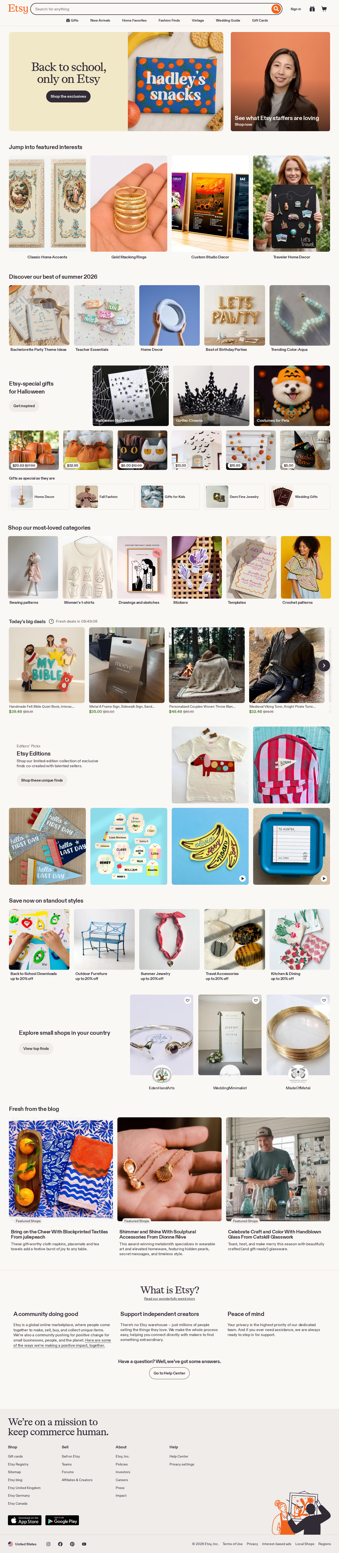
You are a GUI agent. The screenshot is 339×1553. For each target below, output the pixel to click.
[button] (22, 1544)
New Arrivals (100, 20)
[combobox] (150, 9)
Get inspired (24, 405)
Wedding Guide (228, 20)
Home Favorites (134, 20)
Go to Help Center (169, 1373)
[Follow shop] (187, 1000)
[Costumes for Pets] (292, 395)
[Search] (276, 9)
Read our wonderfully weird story (169, 1299)
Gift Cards (260, 20)
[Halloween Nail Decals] (131, 395)
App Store (24, 1520)
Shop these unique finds (42, 780)
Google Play (62, 1520)
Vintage (198, 20)
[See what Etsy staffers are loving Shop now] (280, 81)
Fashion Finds (169, 20)
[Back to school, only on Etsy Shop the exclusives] (116, 81)
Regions (324, 1544)
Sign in (296, 9)
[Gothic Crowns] (211, 395)
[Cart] (324, 9)
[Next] (324, 665)
